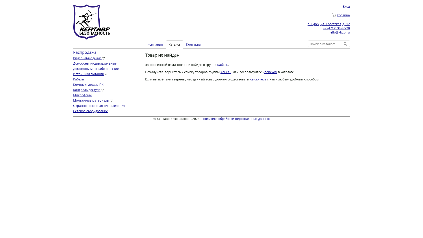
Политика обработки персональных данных (236, 119)
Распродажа (84, 52)
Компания (155, 44)
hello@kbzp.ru (339, 32)
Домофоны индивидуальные (95, 63)
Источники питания (88, 74)
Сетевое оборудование (90, 111)
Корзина (343, 15)
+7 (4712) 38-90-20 (336, 28)
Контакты (193, 44)
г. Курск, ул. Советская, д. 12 (329, 24)
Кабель (78, 79)
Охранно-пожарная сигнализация (99, 106)
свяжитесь (258, 79)
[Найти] (345, 44)
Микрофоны (82, 95)
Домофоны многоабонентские (96, 69)
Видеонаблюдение (87, 58)
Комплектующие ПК (88, 84)
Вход (346, 6)
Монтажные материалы (91, 100)
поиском (270, 72)
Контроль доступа (86, 90)
